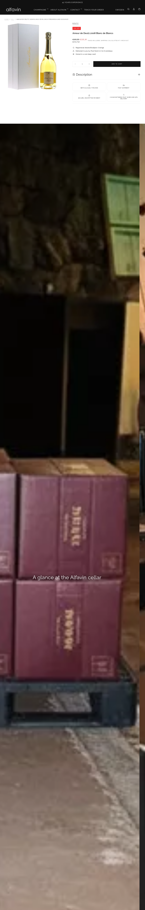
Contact (75, 10)
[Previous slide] (5, 578)
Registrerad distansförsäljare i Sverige (72, 2)
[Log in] (134, 10)
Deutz (75, 23)
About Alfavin (58, 10)
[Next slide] (139, 578)
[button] (119, 10)
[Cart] (139, 10)
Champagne (40, 10)
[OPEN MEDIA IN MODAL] (69, 87)
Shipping (104, 40)
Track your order (94, 10)
